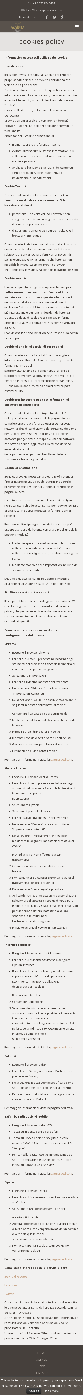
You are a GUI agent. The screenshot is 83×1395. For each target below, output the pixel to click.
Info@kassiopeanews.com (44, 10)
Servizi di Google (15, 1276)
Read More (51, 1391)
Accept (34, 1391)
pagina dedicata (61, 759)
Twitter (9, 1294)
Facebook (10, 1285)
